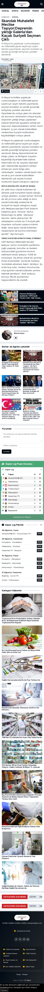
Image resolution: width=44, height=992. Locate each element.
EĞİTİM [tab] (33, 897)
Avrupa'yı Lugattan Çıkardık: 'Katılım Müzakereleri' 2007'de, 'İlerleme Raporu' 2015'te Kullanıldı (11, 415)
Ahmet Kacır (19, 333)
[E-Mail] (15, 338)
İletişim (25, 974)
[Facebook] (16, 939)
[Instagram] (24, 939)
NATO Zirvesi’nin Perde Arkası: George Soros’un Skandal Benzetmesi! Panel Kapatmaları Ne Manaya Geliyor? (11, 391)
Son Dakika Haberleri (13, 966)
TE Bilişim (27, 980)
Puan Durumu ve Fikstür (10, 961)
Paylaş (6, 91)
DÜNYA (15, 11)
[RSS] (28, 939)
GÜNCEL (5, 11)
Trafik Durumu (30, 953)
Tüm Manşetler (30, 960)
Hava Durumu (31, 949)
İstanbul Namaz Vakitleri (10, 955)
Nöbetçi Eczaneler (13, 949)
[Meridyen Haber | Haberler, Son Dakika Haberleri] (22, 4)
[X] (20, 939)
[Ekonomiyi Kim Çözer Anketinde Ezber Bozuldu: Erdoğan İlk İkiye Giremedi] (32, 381)
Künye (18, 974)
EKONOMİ (25, 11)
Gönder (6, 451)
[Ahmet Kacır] (7, 335)
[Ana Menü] (2, 4)
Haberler (5, 17)
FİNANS (35, 11)
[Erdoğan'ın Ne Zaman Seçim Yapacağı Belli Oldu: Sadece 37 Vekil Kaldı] (11, 355)
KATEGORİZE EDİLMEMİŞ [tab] (15, 897)
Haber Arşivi (30, 966)
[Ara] (41, 4)
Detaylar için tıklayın (22, 517)
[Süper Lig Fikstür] (41, 525)
